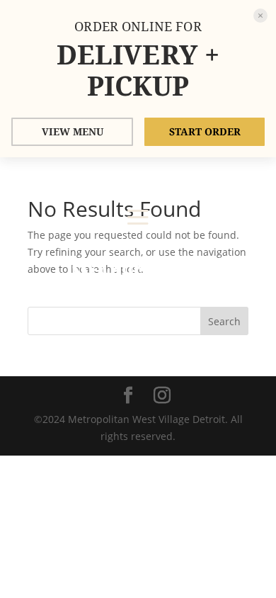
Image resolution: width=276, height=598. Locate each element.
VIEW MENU (72, 131)
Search (224, 321)
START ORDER (205, 131)
